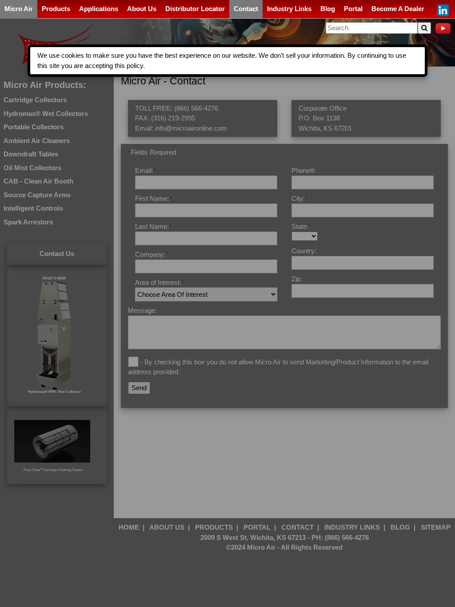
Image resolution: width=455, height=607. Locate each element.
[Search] (424, 28)
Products (56, 8)
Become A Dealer (397, 8)
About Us (141, 8)
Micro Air (18, 8)
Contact (246, 8)
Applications (98, 8)
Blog (327, 8)
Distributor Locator (195, 8)
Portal (353, 8)
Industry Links (289, 8)
